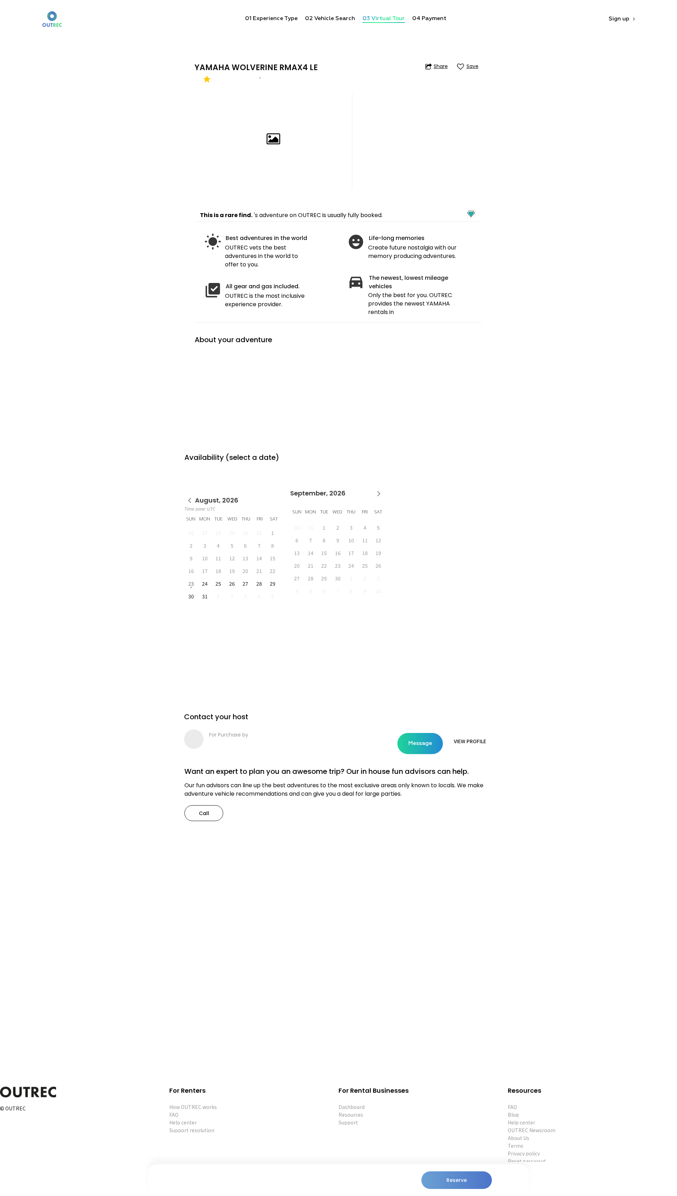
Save (472, 66)
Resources (350, 1114)
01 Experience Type (271, 18)
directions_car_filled (356, 281)
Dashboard (351, 1106)
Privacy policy (524, 1153)
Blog (513, 1114)
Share (441, 66)
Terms (515, 1145)
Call (204, 813)
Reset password (526, 1161)
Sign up (619, 19)
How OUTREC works (193, 1106)
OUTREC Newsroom (531, 1130)
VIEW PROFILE (470, 741)
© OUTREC (13, 1109)
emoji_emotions (356, 242)
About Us (518, 1137)
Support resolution (191, 1130)
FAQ (173, 1114)
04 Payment (429, 18)
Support (348, 1122)
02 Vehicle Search (330, 18)
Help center (183, 1122)
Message (420, 743)
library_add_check (212, 290)
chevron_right (378, 493)
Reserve (456, 1180)
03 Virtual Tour (383, 18)
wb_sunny (212, 242)
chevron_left (189, 500)
